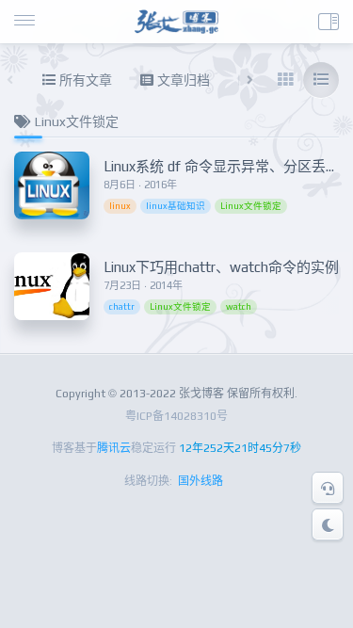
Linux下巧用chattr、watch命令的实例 (221, 267)
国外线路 (200, 481)
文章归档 (181, 80)
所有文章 (84, 80)
